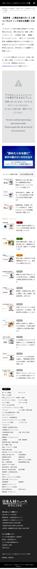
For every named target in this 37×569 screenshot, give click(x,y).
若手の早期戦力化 (7, 489)
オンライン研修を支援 (10, 174)
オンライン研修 (22, 400)
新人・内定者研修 (7, 462)
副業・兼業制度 (22, 439)
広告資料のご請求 (7, 545)
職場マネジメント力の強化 (9, 487)
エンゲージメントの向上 (9, 400)
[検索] (29, 3)
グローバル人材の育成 (8, 405)
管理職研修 (5, 482)
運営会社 (11, 557)
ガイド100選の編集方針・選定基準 (11, 537)
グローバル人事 (22, 402)
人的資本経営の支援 (7, 432)
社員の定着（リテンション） (10, 479)
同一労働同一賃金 (7, 444)
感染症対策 (21, 457)
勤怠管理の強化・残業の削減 (10, 442)
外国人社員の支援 (7, 449)
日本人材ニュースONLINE (9, 514)
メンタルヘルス (22, 422)
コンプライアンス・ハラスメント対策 (12, 407)
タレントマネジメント (8, 415)
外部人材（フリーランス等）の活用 (12, 452)
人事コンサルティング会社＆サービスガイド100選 (16, 554)
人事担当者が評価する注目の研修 (11, 523)
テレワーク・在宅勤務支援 (9, 417)
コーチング (5, 410)
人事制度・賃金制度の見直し (10, 427)
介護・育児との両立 (24, 432)
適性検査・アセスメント (9, 492)
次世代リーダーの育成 (8, 464)
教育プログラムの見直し (25, 459)
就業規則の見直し (7, 457)
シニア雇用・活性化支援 (25, 410)
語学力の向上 (22, 489)
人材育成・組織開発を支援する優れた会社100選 (15, 528)
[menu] (34, 3)
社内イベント (5, 474)
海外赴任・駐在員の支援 (9, 469)
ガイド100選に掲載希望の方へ (10, 542)
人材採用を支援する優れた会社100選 (12, 525)
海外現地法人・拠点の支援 (9, 467)
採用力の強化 (5, 459)
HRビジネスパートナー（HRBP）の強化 (13, 397)
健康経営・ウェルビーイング (10, 437)
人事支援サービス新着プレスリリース (12, 520)
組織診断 (20, 482)
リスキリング (5, 425)
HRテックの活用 (6, 395)
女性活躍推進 (22, 454)
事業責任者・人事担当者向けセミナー (12, 517)
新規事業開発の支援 (24, 462)
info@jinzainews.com (8, 66)
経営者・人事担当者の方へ (9, 539)
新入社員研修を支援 (26, 174)
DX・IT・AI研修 (6, 392)
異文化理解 (21, 469)
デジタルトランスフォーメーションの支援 (13, 420)
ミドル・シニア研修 (7, 422)
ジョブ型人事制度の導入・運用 (10, 412)
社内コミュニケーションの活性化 (11, 477)
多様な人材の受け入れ (8, 454)
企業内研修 (5, 435)
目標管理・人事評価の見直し (10, 472)
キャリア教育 (5, 402)
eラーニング (21, 392)
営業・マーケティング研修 (9, 447)
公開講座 (4, 439)
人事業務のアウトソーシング (10, 430)
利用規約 (4, 557)
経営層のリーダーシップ (9, 484)
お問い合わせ (5, 547)
